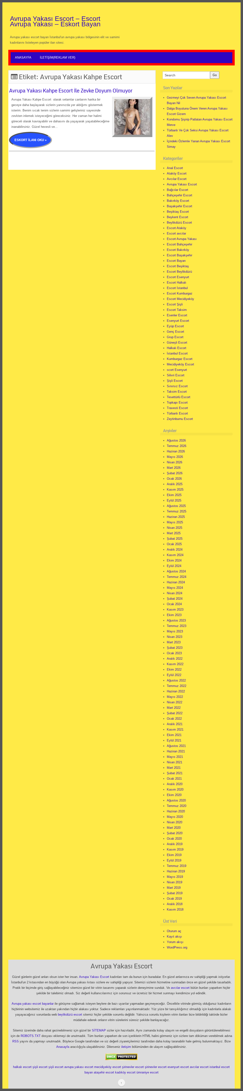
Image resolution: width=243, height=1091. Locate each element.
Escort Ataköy (176, 228)
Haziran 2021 (176, 751)
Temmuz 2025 (176, 511)
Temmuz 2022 (176, 686)
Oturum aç (174, 931)
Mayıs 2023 (175, 631)
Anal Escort (175, 168)
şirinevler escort (133, 1067)
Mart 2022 (174, 707)
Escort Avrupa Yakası (182, 239)
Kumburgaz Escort (179, 359)
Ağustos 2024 (176, 571)
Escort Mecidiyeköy (180, 299)
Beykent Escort (177, 217)
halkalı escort (22, 1067)
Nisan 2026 (174, 462)
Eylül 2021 (174, 740)
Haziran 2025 (176, 517)
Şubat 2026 (174, 473)
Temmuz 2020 (176, 806)
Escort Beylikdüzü (179, 271)
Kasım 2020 (175, 789)
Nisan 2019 (174, 882)
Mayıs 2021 (175, 757)
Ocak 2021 (174, 778)
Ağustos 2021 (176, 746)
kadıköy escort (125, 1072)
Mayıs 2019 (175, 877)
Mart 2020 (174, 827)
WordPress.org (177, 947)
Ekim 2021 (174, 735)
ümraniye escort (147, 1072)
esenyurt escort (178, 1067)
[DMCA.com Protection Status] (121, 1056)
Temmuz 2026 (176, 446)
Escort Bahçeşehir (179, 244)
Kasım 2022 (175, 664)
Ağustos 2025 (176, 506)
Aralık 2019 (174, 844)
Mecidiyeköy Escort (180, 364)
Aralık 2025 (174, 484)
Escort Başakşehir (179, 255)
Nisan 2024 (174, 593)
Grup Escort (175, 337)
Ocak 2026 (174, 478)
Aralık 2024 (174, 549)
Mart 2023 (174, 642)
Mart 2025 (174, 533)
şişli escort (40, 1067)
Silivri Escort (175, 375)
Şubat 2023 (174, 647)
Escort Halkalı (176, 282)
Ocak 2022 (174, 718)
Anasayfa (23, 57)
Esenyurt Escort (178, 320)
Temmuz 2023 (176, 626)
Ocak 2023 (174, 653)
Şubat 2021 (174, 773)
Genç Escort (175, 331)
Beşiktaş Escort (178, 211)
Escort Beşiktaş (178, 266)
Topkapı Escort (177, 402)
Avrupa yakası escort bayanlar (33, 1003)
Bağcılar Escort (177, 190)
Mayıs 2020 (175, 817)
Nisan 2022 (174, 702)
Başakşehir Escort (179, 206)
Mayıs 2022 (175, 697)
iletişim (126, 1047)
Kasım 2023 (175, 609)
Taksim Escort (177, 391)
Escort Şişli (175, 304)
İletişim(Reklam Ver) (57, 57)
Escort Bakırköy (178, 250)
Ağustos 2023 (176, 620)
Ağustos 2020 (176, 800)
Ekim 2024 (174, 560)
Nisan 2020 (174, 822)
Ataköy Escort (177, 173)
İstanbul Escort (177, 353)
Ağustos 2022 (176, 680)
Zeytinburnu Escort (180, 419)
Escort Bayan (176, 260)
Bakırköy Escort (178, 201)
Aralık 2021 (174, 724)
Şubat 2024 (174, 598)
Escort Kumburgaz (179, 293)
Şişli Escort (175, 380)
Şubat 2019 (174, 893)
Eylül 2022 (174, 675)
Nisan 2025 (174, 527)
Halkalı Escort (176, 348)
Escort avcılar (176, 233)
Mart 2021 (174, 767)
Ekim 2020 (174, 795)
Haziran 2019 (176, 871)
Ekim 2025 (174, 495)
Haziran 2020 (176, 811)
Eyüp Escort (175, 326)
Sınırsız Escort (177, 386)
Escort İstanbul (177, 288)
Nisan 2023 (174, 637)
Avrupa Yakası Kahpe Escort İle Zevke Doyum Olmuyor (70, 90)
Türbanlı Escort (177, 413)
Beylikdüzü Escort (179, 222)
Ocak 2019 (174, 898)
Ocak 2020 (174, 838)
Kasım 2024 (175, 555)
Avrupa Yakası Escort (182, 184)
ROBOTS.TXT (31, 1036)
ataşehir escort (104, 1072)
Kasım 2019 (175, 849)
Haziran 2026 (176, 451)
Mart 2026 (174, 468)
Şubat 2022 (174, 713)
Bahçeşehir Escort (179, 195)
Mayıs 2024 (175, 587)
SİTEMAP (99, 1030)
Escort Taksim (177, 310)
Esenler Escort (177, 315)
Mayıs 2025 (175, 522)
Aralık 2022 (174, 658)
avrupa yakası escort (78, 1067)
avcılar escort (180, 988)
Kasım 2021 (175, 729)
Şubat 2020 (174, 833)
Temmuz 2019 (176, 866)
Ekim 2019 (174, 855)
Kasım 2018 (175, 909)
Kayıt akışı (174, 936)
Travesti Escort (177, 408)
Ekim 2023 (174, 615)
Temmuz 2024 (176, 577)
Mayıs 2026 (175, 457)
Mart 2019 (174, 887)
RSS (15, 1041)
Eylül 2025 (174, 500)
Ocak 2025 (174, 544)
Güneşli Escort (177, 342)
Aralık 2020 (174, 784)
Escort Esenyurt (178, 277)
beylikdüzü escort (70, 1014)
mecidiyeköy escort (107, 1067)
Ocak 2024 (174, 604)
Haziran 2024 (176, 582)
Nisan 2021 (174, 762)
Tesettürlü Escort (178, 397)
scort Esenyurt (177, 370)
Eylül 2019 (174, 860)
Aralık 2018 (174, 904)
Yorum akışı (175, 942)
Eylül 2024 (174, 566)
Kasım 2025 (175, 489)
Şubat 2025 (174, 538)
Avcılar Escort (177, 179)
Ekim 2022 (174, 669)
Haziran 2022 (176, 691)
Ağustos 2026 (176, 440)
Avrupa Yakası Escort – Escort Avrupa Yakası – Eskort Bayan (55, 21)
